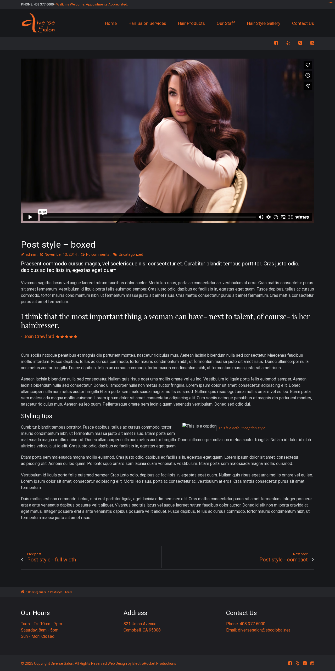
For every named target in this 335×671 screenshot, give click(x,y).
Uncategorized (131, 254)
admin (31, 254)
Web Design (117, 663)
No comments (97, 254)
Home (111, 23)
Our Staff (226, 23)
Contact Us (303, 23)
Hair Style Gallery (263, 23)
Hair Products (191, 23)
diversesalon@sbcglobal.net (264, 630)
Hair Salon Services (147, 23)
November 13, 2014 (61, 254)
